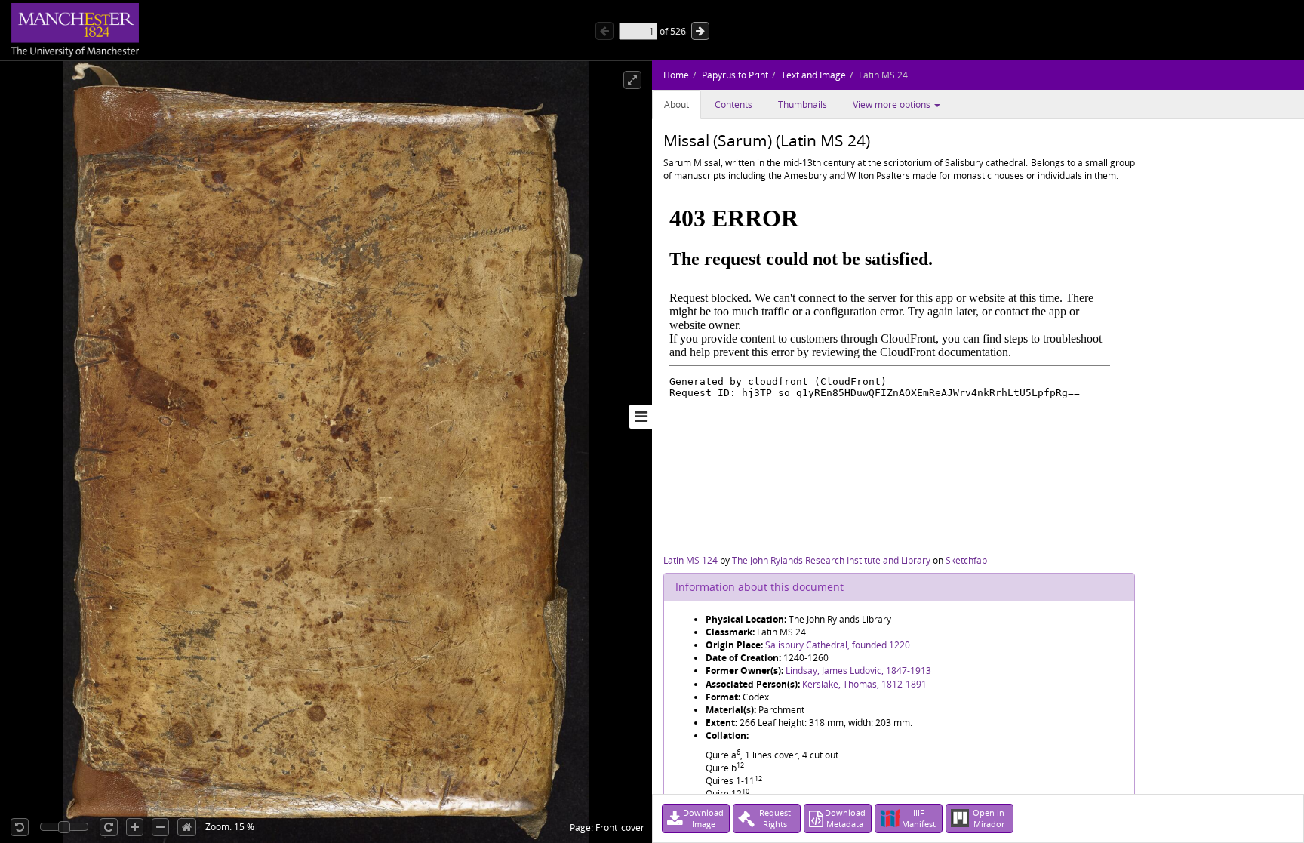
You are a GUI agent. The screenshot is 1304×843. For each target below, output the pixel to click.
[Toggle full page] (632, 80)
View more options (893, 104)
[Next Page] (700, 31)
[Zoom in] (134, 827)
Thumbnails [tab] (802, 104)
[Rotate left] (20, 827)
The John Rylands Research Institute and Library (831, 560)
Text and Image (813, 75)
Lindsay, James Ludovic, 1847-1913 (858, 670)
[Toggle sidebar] (640, 417)
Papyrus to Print (735, 75)
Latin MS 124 (690, 560)
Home (676, 75)
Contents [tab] (733, 104)
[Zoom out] (160, 827)
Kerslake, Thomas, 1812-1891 (864, 684)
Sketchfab (966, 560)
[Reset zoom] (186, 827)
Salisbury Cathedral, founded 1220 (837, 644)
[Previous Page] (604, 31)
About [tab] (676, 104)
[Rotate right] (109, 827)
